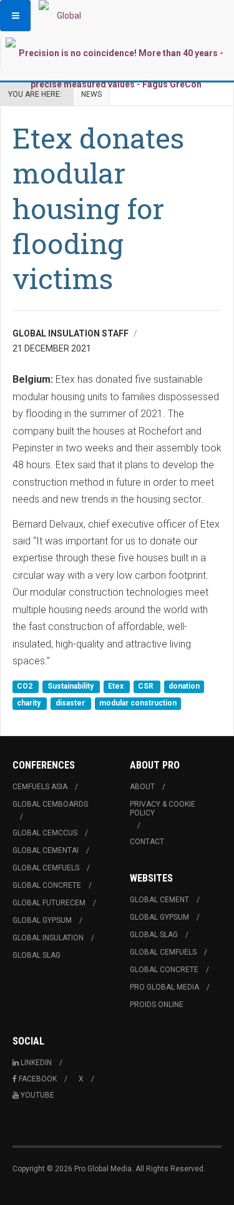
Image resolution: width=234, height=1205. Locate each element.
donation (184, 686)
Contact (147, 841)
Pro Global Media (164, 987)
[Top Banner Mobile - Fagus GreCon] (116, 68)
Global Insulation (48, 937)
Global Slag (36, 955)
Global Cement (159, 899)
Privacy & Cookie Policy (162, 808)
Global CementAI (45, 850)
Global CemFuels (45, 867)
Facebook (38, 1079)
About (142, 786)
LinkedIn (36, 1062)
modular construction (138, 703)
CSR (146, 686)
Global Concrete (46, 885)
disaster (71, 703)
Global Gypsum (42, 920)
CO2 (25, 686)
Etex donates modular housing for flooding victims (98, 208)
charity (29, 703)
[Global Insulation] (64, 15)
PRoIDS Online (156, 1004)
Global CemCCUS (44, 833)
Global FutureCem (48, 902)
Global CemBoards (50, 804)
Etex (116, 686)
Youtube (37, 1095)
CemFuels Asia (39, 786)
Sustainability (71, 686)
